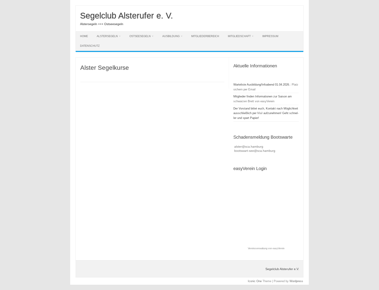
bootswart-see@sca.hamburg (254, 150)
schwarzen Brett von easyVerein (253, 101)
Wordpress (296, 281)
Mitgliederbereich (205, 36)
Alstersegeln (107, 36)
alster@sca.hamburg (248, 146)
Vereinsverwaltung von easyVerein (266, 248)
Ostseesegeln (140, 36)
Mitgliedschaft (239, 36)
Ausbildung (171, 36)
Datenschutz (90, 45)
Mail (260, 113)
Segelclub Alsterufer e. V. (126, 15)
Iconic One (255, 281)
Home (84, 36)
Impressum (270, 36)
